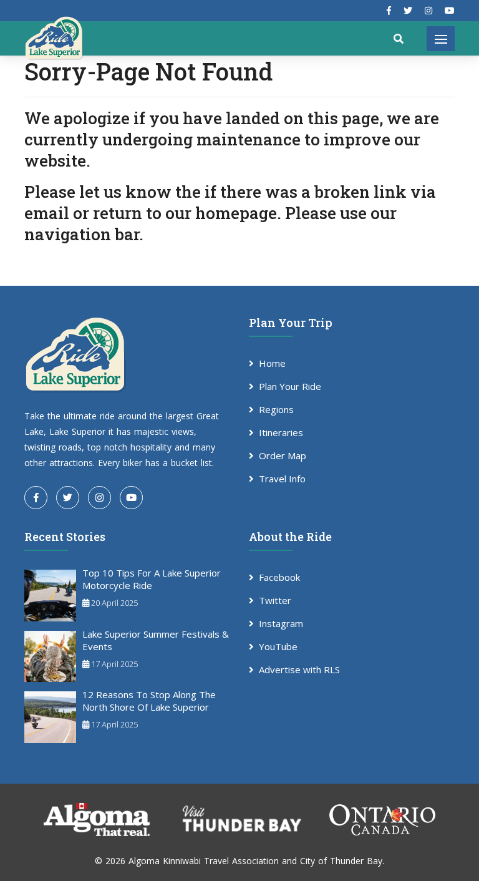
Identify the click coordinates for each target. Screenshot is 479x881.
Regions (276, 409)
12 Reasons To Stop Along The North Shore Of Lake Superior (149, 700)
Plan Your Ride (290, 386)
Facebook (279, 577)
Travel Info (282, 478)
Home (272, 363)
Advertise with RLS (299, 669)
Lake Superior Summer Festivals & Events (155, 640)
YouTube (278, 646)
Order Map (282, 455)
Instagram (281, 623)
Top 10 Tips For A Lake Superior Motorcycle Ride (151, 579)
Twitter (275, 600)
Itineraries (281, 432)
